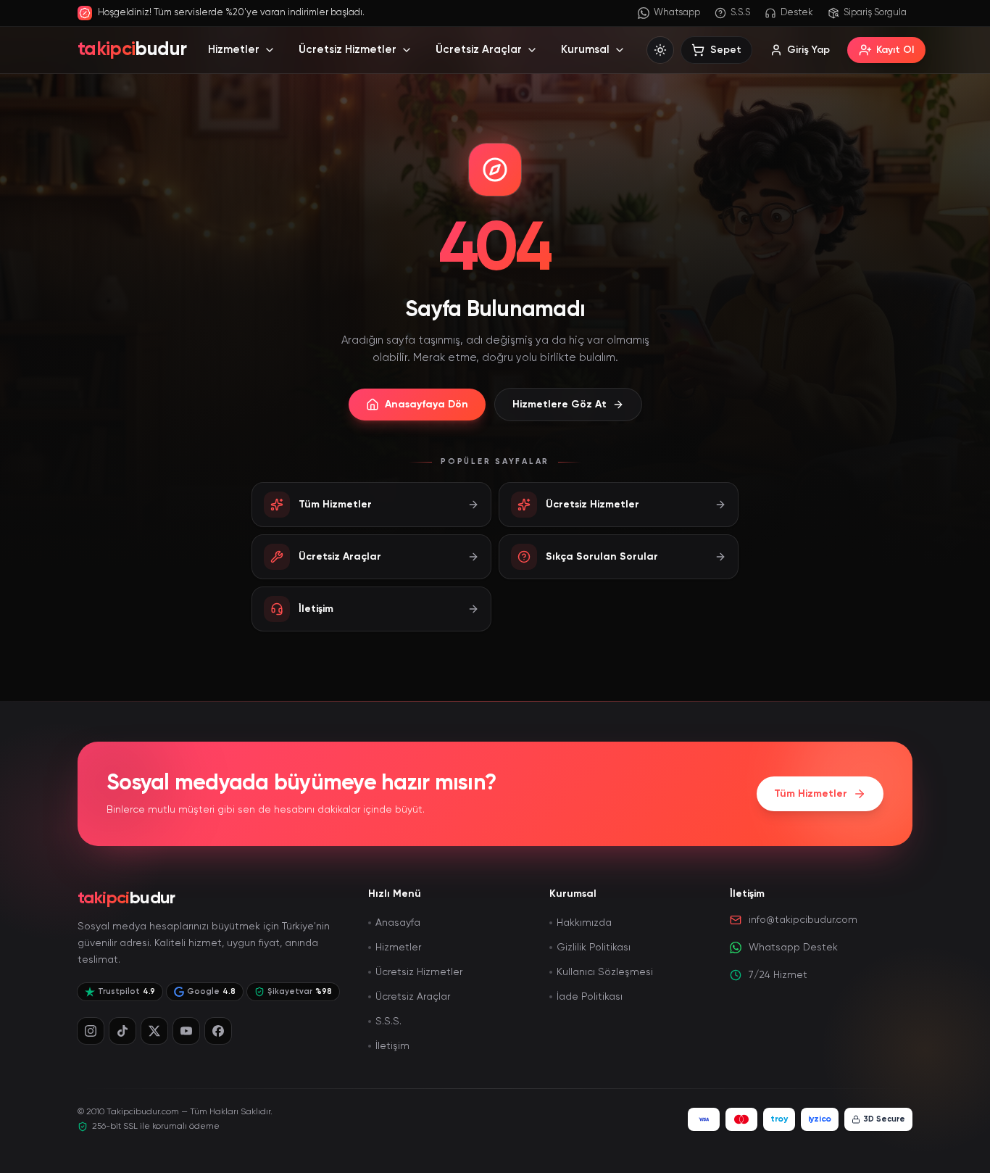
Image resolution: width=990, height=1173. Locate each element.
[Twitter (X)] (154, 1031)
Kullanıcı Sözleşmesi (605, 972)
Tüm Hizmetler (810, 794)
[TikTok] (122, 1031)
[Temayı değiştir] (660, 50)
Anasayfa (397, 923)
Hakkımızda (584, 923)
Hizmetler (233, 49)
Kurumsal (585, 49)
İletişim (392, 1046)
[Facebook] (218, 1031)
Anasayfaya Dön (426, 404)
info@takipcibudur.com (803, 920)
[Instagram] (91, 1031)
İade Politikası (590, 997)
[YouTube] (186, 1031)
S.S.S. (388, 1021)
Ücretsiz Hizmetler (347, 49)
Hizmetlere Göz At (559, 404)
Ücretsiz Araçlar (479, 49)
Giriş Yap (808, 50)
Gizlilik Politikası (594, 947)
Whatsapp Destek (793, 947)
